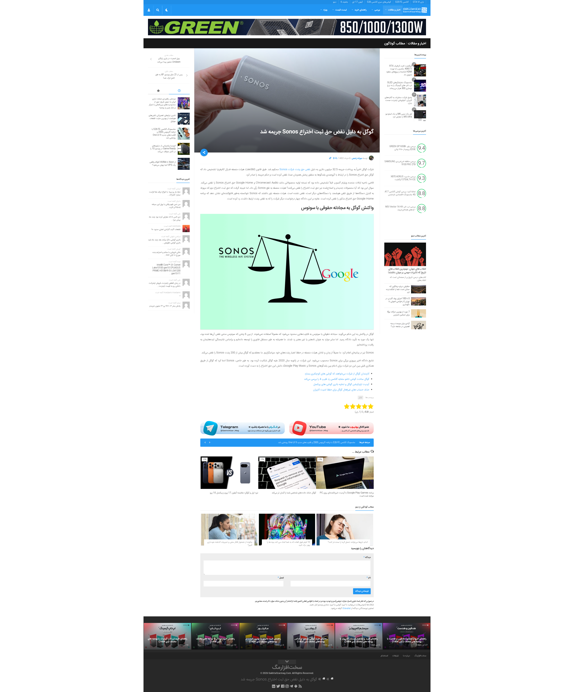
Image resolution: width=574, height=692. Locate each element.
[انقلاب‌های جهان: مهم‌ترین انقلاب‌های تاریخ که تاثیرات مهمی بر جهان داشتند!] (405, 254)
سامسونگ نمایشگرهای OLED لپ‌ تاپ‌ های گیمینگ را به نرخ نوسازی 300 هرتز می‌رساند (399, 85)
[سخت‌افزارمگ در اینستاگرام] (287, 686)
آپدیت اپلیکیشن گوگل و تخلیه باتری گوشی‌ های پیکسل (341, 384)
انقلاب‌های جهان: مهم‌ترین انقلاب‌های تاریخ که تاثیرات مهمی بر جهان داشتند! (407, 271)
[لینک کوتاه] (330, 158)
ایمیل (281, 578)
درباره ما (406, 656)
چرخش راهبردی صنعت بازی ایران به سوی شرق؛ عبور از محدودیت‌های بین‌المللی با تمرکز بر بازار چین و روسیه (162, 103)
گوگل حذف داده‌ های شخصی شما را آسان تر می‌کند (294, 493)
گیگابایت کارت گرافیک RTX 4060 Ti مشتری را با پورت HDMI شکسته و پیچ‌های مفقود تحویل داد (399, 70)
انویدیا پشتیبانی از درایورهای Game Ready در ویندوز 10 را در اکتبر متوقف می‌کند (163, 148)
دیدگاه (367, 557)
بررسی (377, 10)
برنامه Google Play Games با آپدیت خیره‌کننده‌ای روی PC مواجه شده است (347, 494)
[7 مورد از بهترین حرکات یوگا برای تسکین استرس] (418, 313)
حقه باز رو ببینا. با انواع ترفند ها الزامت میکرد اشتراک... (164, 193)
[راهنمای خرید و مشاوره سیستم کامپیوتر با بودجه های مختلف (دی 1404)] (358, 636)
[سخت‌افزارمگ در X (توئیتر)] (278, 686)
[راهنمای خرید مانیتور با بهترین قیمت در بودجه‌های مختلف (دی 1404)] (263, 636)
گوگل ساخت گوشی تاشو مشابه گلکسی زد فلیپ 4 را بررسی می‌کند (336, 379)
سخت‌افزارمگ (420, 656)
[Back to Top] (287, 662)
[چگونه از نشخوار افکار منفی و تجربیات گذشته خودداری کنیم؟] (229, 529)
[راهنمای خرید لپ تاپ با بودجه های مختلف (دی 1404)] (215, 636)
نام (369, 578)
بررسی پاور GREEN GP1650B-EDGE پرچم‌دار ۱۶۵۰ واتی (402, 148)
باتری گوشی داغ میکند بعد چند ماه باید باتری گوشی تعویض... (164, 241)
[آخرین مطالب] (179, 91)
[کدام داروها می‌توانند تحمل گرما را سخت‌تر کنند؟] (345, 529)
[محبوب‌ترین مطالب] (158, 91)
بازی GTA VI (418, 2)
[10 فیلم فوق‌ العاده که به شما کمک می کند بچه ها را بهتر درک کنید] (287, 529)
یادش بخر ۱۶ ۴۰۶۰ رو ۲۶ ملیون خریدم (164, 306)
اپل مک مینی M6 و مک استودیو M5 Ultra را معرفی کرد (399, 115)
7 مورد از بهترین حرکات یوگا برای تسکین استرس (398, 313)
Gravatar (346, 608)
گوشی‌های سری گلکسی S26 (379, 2)
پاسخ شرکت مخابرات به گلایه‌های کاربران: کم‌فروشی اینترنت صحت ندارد (398, 100)
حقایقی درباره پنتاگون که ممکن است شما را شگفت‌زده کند (398, 289)
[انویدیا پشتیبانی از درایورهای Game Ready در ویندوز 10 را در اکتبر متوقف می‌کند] (184, 149)
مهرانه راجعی (357, 158)
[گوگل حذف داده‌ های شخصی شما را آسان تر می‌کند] (287, 472)
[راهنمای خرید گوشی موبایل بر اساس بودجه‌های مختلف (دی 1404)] (311, 636)
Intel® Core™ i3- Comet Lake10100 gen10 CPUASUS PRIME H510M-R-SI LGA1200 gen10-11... (166, 269)
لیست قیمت (341, 10)
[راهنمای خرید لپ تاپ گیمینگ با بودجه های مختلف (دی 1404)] (167, 636)
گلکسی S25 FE (402, 2)
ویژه (325, 10)
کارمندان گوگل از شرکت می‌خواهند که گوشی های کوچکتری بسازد (337, 374)
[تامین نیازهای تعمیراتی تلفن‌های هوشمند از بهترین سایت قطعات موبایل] (184, 119)
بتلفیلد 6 (344, 2)
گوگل (360, 397)
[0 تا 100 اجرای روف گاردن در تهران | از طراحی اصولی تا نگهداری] (418, 301)
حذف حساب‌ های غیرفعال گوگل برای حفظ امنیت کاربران (341, 390)
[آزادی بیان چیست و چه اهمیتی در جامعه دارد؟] (418, 325)
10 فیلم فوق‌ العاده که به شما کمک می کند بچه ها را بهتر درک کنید (288, 543)
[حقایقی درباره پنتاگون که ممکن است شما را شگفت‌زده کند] (418, 289)
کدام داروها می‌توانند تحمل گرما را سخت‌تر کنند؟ (348, 542)
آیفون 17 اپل (357, 2)
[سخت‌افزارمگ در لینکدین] (273, 686)
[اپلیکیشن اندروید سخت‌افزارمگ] (295, 686)
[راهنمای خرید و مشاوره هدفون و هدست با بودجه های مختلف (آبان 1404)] (406, 636)
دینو (334, 2)
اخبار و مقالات (394, 10)
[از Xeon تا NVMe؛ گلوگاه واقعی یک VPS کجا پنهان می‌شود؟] (184, 164)
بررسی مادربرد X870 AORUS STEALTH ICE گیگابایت (403, 178)
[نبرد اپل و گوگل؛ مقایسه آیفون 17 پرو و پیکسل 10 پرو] (229, 472)
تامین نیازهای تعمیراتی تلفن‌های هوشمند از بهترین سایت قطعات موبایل (162, 118)
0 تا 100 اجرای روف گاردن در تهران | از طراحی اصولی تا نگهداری (398, 301)
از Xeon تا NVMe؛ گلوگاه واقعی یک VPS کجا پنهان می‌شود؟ (162, 163)
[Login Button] (148, 10)
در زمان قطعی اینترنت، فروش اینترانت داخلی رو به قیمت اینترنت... (164, 284)
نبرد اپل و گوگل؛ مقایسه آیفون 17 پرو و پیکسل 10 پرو (234, 493)
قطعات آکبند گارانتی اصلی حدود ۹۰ (166, 229)
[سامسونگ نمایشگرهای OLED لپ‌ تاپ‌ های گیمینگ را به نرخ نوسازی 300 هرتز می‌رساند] (420, 86)
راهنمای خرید (361, 10)
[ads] (287, 27)
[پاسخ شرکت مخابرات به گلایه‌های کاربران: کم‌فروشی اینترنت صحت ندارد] (420, 101)
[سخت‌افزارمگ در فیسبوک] (282, 686)
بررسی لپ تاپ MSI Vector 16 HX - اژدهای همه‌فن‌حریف (400, 208)
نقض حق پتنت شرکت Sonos (295, 169)
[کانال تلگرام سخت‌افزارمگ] (291, 686)
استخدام (384, 656)
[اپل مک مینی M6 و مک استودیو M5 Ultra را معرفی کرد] (420, 116)
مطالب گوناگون (394, 43)
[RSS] (300, 686)
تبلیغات (395, 656)
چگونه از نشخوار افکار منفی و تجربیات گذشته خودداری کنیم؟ (229, 543)
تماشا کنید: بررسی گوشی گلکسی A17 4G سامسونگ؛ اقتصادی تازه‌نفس (400, 193)
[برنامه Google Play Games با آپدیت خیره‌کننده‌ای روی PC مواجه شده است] (345, 472)
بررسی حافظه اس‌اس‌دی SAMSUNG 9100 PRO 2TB (400, 163)
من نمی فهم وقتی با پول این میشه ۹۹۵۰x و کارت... (166, 206)
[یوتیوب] (331, 428)
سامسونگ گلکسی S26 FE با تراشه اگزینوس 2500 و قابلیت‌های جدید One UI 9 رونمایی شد (316, 442)
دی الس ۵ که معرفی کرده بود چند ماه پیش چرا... (164, 218)
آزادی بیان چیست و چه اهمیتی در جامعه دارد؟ (400, 325)
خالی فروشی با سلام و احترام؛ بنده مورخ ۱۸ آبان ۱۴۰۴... (166, 254)
